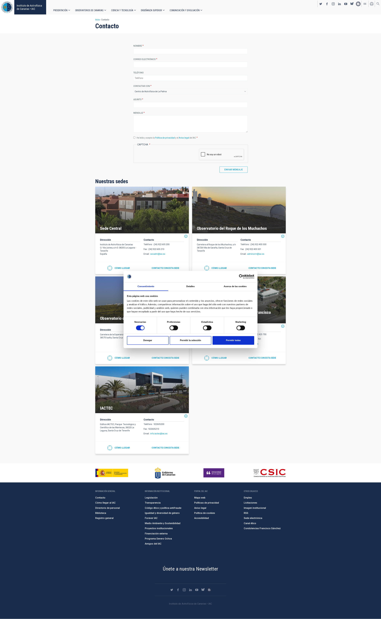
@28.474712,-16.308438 (118, 268)
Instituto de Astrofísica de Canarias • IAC (29, 7)
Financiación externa (156, 533)
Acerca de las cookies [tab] (235, 286)
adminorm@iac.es (255, 254)
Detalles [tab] (190, 286)
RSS (246, 513)
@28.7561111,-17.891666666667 (215, 268)
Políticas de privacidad (206, 502)
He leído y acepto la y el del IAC (166, 138)
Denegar (147, 340)
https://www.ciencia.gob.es (111, 473)
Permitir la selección (190, 340)
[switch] (174, 328)
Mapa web (199, 497)
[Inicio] (7, 7)
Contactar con (141, 86)
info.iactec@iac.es (158, 433)
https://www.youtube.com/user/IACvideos (346, 4)
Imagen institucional (255, 508)
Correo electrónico (144, 59)
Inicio (97, 19)
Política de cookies (204, 513)
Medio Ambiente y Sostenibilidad (162, 523)
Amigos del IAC (153, 543)
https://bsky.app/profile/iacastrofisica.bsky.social (352, 4)
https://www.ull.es (214, 473)
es (365, 4)
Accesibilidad (201, 518)
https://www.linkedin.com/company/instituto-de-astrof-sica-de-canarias (339, 4)
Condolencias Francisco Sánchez (262, 528)
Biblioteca (100, 513)
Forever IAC (151, 518)
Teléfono (138, 72)
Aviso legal (184, 138)
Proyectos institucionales (159, 528)
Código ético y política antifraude (163, 508)
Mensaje (138, 113)
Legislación (151, 497)
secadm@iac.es (157, 254)
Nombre (137, 46)
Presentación (60, 10)
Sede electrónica (253, 518)
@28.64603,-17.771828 (215, 358)
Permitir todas (233, 340)
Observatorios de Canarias (89, 10)
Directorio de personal (107, 508)
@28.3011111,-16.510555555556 (118, 358)
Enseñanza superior (151, 10)
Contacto (100, 497)
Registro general (104, 518)
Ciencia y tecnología (122, 10)
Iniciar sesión (371, 4)
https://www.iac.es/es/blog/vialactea (358, 4)
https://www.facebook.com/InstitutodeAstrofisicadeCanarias (327, 4)
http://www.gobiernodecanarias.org (165, 473)
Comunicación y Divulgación (185, 10)
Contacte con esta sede (165, 268)
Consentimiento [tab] (146, 286)
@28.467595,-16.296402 (118, 448)
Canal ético (250, 523)
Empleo (248, 497)
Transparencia (153, 502)
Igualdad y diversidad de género (162, 513)
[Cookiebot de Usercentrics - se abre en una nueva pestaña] (241, 276)
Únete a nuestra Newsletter (190, 569)
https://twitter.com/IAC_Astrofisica (321, 4)
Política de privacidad (165, 138)
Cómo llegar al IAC (105, 502)
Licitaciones (250, 502)
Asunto (137, 99)
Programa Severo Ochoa (158, 538)
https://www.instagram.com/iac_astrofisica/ (333, 4)
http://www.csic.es (269, 473)
